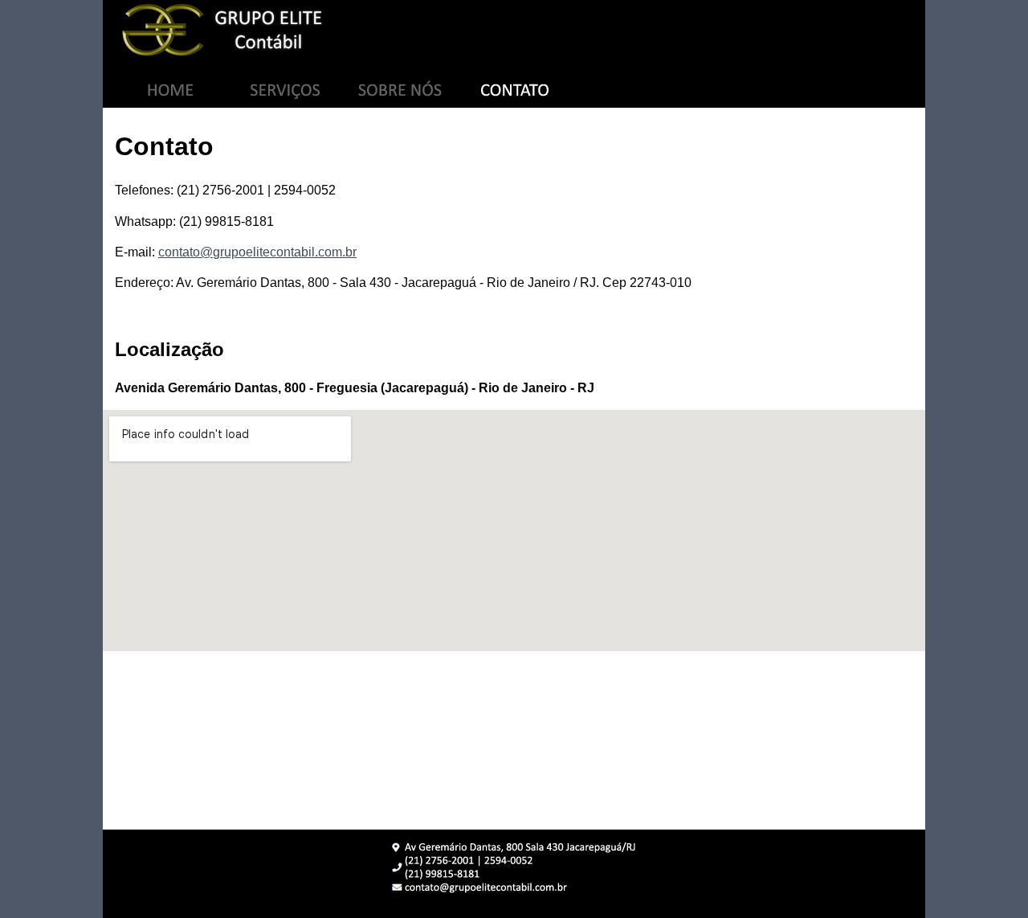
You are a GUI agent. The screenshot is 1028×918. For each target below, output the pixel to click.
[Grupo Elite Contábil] (514, 30)
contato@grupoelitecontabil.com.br (257, 252)
